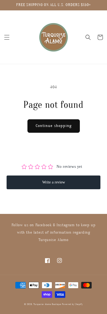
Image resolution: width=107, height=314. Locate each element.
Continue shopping (54, 125)
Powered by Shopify (72, 304)
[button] (7, 37)
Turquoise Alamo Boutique (47, 304)
